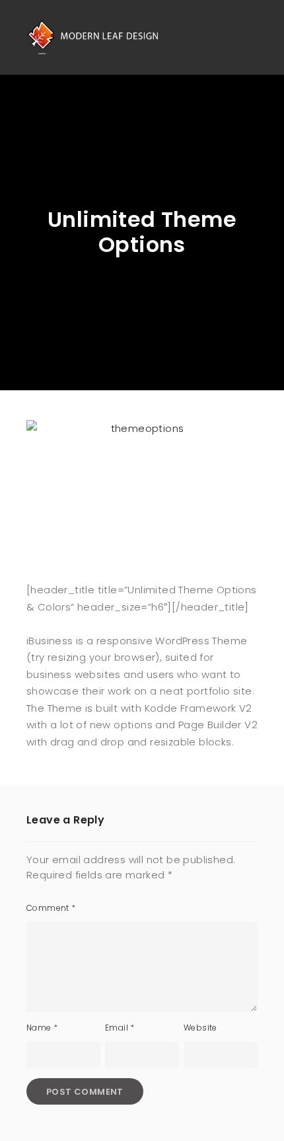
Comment (51, 907)
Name (41, 1027)
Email (120, 1027)
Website (200, 1027)
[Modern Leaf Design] (92, 37)
